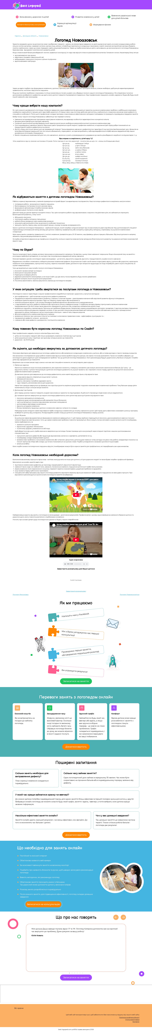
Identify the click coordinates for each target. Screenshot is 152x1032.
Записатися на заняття (76, 681)
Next (127, 948)
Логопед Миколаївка (20, 595)
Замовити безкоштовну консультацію (31, 24)
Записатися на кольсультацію (43, 904)
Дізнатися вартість (76, 746)
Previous (25, 948)
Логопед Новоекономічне (129, 595)
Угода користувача (132, 1019)
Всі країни (18, 1008)
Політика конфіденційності (129, 1017)
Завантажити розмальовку (76, 591)
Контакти (136, 1022)
